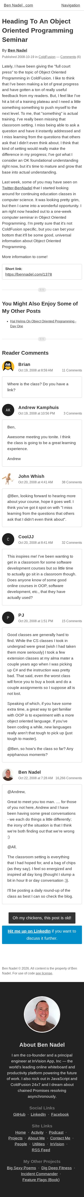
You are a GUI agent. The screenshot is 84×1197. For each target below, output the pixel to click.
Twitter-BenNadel (17, 188)
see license (44, 973)
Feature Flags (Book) (41, 1180)
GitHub (19, 1114)
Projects (15, 1138)
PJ (21, 615)
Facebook (60, 1114)
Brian (24, 364)
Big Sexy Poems (21, 1168)
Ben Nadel (17, 50)
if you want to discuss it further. (42, 935)
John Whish (31, 476)
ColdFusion (47, 57)
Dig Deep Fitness (56, 1168)
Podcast (56, 1132)
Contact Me (60, 1138)
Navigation (70, 5)
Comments (68, 57)
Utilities (38, 1144)
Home (20, 1132)
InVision (57, 1144)
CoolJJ (26, 536)
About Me (36, 1138)
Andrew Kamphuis (38, 407)
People (21, 1144)
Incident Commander (39, 1174)
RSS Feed (41, 1150)
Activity (37, 1132)
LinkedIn (38, 1114)
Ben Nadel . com (18, 5)
